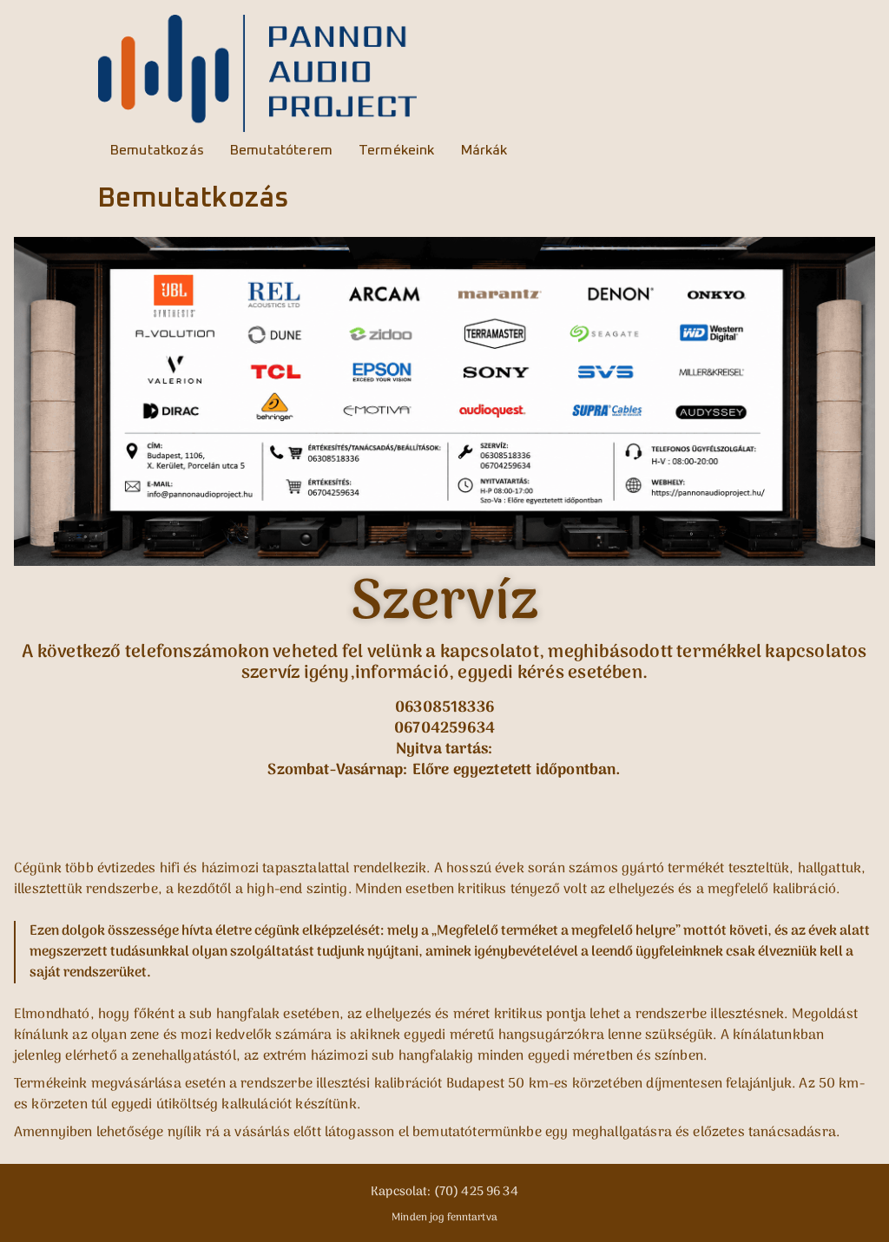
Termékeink (397, 150)
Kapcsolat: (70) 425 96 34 (444, 1192)
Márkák (484, 150)
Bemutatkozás (157, 150)
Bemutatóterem (281, 150)
